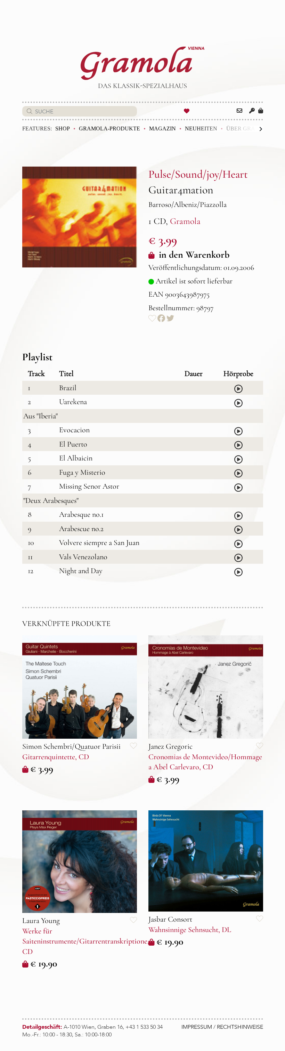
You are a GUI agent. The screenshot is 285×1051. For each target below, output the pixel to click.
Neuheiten (201, 128)
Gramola (185, 221)
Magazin (162, 128)
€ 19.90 (43, 963)
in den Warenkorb (192, 254)
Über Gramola (249, 128)
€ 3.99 (41, 769)
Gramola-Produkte (109, 128)
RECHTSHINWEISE (240, 1027)
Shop (62, 128)
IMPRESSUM (196, 1027)
